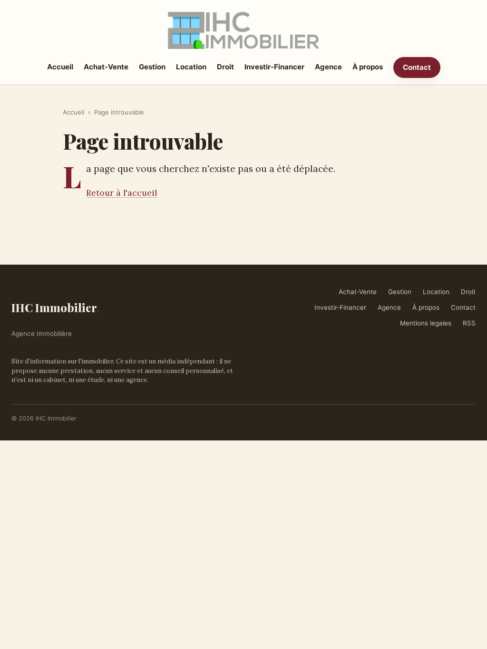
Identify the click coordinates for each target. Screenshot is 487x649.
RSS (469, 323)
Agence (328, 66)
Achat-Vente (106, 66)
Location (191, 66)
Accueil (60, 66)
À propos (367, 66)
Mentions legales (425, 323)
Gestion (152, 66)
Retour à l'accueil (121, 192)
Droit (225, 66)
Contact (417, 67)
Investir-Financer (274, 66)
